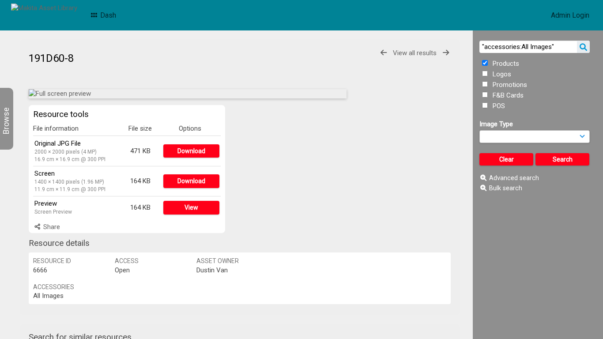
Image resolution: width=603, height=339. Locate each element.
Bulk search (505, 188)
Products (505, 64)
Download (191, 150)
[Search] (583, 47)
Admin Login (570, 15)
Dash (107, 15)
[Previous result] (383, 52)
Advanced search (514, 177)
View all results (415, 53)
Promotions (509, 85)
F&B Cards (507, 95)
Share (50, 227)
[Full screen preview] (188, 93)
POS (498, 106)
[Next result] (446, 52)
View (191, 207)
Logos (501, 74)
